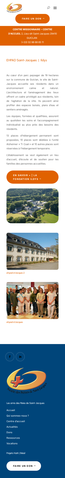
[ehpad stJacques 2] (32, 268)
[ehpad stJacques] (32, 318)
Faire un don (32, 18)
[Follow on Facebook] (9, 356)
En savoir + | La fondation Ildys (25, 177)
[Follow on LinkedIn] (20, 356)
